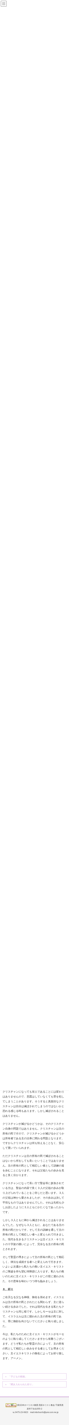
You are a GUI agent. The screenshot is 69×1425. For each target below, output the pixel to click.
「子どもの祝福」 (17, 1376)
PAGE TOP (63, 1379)
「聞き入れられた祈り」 (21, 1384)
